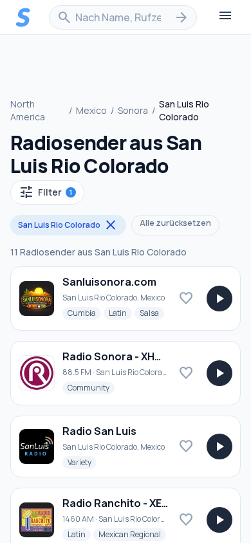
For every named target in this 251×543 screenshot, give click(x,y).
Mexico (91, 110)
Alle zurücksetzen (175, 222)
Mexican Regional (132, 534)
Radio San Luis (99, 431)
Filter (45, 192)
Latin (120, 312)
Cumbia (84, 312)
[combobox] (123, 17)
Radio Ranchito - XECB (119, 503)
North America (27, 110)
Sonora (133, 110)
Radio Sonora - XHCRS (119, 356)
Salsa (152, 312)
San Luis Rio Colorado (68, 225)
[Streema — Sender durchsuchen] (23, 17)
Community (91, 387)
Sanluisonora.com (109, 282)
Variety (82, 462)
